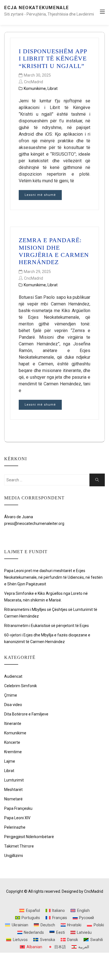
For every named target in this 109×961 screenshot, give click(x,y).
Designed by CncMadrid (82, 891)
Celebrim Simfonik (20, 686)
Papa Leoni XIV (17, 818)
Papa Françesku (18, 808)
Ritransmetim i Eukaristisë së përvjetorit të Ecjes (46, 625)
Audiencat (13, 676)
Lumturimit (14, 780)
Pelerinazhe (14, 827)
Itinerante (12, 723)
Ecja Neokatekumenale (36, 7)
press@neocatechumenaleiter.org (34, 523)
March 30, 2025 (37, 75)
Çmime (10, 695)
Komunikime (35, 88)
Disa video (13, 704)
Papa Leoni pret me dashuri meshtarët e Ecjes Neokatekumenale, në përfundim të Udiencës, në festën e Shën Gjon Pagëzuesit (53, 577)
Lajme (9, 761)
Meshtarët (13, 789)
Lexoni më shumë (40, 195)
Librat (53, 88)
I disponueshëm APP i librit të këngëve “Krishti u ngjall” (53, 58)
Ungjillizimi (13, 855)
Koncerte (12, 742)
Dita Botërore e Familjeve (26, 714)
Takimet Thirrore (19, 846)
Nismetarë (13, 799)
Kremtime (13, 752)
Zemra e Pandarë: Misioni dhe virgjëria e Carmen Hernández (54, 251)
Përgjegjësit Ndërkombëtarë (29, 836)
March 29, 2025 (37, 271)
